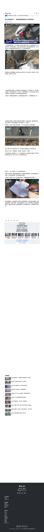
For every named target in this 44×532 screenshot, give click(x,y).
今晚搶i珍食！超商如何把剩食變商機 (22, 230)
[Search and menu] (38, 13)
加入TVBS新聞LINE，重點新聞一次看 (22, 241)
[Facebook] (18, 493)
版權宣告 (5, 507)
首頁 (5, 17)
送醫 (11, 220)
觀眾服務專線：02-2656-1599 (22, 490)
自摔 (14, 220)
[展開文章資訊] (38, 22)
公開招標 (5, 519)
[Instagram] (23, 493)
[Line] (19, 493)
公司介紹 (5, 511)
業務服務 (5, 520)
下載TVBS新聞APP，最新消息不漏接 (22, 240)
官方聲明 (5, 521)
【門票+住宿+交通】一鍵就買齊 (22, 226)
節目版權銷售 (6, 517)
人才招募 (5, 514)
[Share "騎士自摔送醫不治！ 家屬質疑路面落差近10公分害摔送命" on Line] (36, 13)
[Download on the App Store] (19, 526)
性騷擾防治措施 (6, 504)
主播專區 (5, 515)
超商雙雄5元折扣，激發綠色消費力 (22, 229)
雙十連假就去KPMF (22, 224)
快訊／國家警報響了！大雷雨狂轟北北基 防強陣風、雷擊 (15, 15)
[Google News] (26, 493)
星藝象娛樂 (5, 516)
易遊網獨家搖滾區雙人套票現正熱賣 (22, 225)
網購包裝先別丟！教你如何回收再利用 (22, 231)
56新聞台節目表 (6, 499)
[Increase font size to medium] (34, 13)
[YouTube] (24, 493)
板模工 (17, 220)
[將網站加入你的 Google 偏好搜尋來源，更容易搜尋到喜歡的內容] (22, 243)
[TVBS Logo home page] (8, 13)
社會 (7, 17)
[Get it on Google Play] (25, 526)
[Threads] (21, 493)
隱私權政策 (5, 503)
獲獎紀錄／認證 (6, 522)
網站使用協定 (6, 506)
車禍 (6, 220)
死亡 (8, 220)
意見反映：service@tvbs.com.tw (22, 489)
